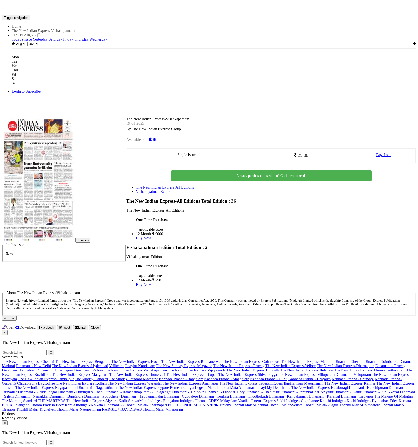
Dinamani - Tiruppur (188, 392)
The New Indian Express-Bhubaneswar (191, 361)
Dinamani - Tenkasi (214, 396)
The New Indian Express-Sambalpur (46, 379)
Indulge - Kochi (344, 401)
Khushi (325, 401)
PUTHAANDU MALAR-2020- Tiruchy (199, 405)
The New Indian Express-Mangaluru (80, 374)
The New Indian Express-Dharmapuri (345, 366)
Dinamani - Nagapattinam (97, 388)
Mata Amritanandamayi (248, 388)
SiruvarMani (137, 401)
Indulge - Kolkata (89, 405)
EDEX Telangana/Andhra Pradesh (28, 405)
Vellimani (116, 366)
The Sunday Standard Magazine (133, 379)
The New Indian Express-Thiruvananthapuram (369, 370)
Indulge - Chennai (194, 401)
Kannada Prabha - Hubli (268, 379)
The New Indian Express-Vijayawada (196, 370)
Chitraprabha (27, 383)
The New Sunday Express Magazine (184, 366)
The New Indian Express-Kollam (81, 383)
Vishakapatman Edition (154, 191)
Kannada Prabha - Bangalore (181, 379)
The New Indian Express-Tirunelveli (137, 374)
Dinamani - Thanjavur (262, 392)
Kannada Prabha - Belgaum (309, 379)
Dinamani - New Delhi (33, 366)
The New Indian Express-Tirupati (191, 374)
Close (95, 327)
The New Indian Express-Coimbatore (251, 361)
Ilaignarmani (293, 383)
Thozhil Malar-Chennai (250, 405)
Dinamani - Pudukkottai (380, 392)
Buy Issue (383, 155)
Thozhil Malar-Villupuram (163, 409)
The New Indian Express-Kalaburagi (319, 388)
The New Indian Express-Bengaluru (83, 361)
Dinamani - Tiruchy (390, 366)
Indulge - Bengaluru (163, 401)
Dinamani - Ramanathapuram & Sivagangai (137, 392)
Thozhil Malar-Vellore (286, 405)
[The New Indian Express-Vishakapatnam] (209, 8)
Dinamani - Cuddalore (181, 396)
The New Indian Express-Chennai (28, 361)
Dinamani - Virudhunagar (37, 392)
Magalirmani (313, 383)
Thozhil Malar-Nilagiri (321, 405)
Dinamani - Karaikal (324, 396)
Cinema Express (263, 401)
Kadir (123, 401)
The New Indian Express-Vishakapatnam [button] (43, 31)
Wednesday (98, 39)
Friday (68, 39)
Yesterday (40, 39)
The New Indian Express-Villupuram (306, 374)
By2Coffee (46, 383)
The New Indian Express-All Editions (165, 187)
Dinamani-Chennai (348, 361)
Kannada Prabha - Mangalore (226, 379)
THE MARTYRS (51, 401)
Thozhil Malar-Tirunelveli (36, 409)
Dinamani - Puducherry (102, 396)
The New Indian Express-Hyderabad (80, 366)
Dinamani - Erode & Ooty (225, 392)
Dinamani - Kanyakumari (288, 396)
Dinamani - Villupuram (353, 374)
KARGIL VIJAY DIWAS (122, 409)
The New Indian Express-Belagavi (306, 370)
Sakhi (280, 401)
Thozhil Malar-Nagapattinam (79, 409)
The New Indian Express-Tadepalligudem (251, 383)
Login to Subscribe (26, 91)
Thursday (81, 39)
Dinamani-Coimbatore (381, 361)
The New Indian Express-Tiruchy (238, 366)
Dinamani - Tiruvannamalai (142, 396)
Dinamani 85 (114, 405)
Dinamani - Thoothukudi (249, 396)
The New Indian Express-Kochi (136, 361)
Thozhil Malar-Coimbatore (360, 405)
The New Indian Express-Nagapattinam (45, 388)
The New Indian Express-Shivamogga (247, 374)
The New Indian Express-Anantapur (190, 383)
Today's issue (22, 39)
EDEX (214, 401)
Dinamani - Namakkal (31, 396)
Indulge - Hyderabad (373, 401)
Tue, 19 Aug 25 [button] (24, 35)
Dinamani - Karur (347, 392)
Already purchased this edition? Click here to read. (271, 176)
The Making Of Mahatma (393, 396)
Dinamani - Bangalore (66, 396)
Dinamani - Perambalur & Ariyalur (306, 392)
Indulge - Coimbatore (302, 401)
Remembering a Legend (188, 388)
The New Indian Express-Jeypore (143, 388)
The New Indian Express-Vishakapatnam (135, 370)
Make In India (218, 388)
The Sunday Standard (91, 379)
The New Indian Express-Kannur (349, 383)
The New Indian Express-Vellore (290, 366)
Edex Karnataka (402, 401)
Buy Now (143, 238)
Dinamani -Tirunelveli (19, 370)
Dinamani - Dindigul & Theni (81, 392)
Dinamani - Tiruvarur (357, 396)
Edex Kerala (65, 405)
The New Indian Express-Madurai (307, 361)
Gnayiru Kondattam (140, 366)
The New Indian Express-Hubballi (252, 370)
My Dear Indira (279, 388)
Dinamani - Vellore (88, 370)
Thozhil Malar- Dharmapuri (146, 405)
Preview (83, 240)
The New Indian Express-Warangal (135, 383)
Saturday (55, 39)
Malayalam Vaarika (235, 401)
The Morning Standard (19, 401)
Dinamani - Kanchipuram (368, 388)
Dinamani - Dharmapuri (55, 370)
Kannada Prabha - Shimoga (353, 379)
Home (16, 26)
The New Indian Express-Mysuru (92, 401)
